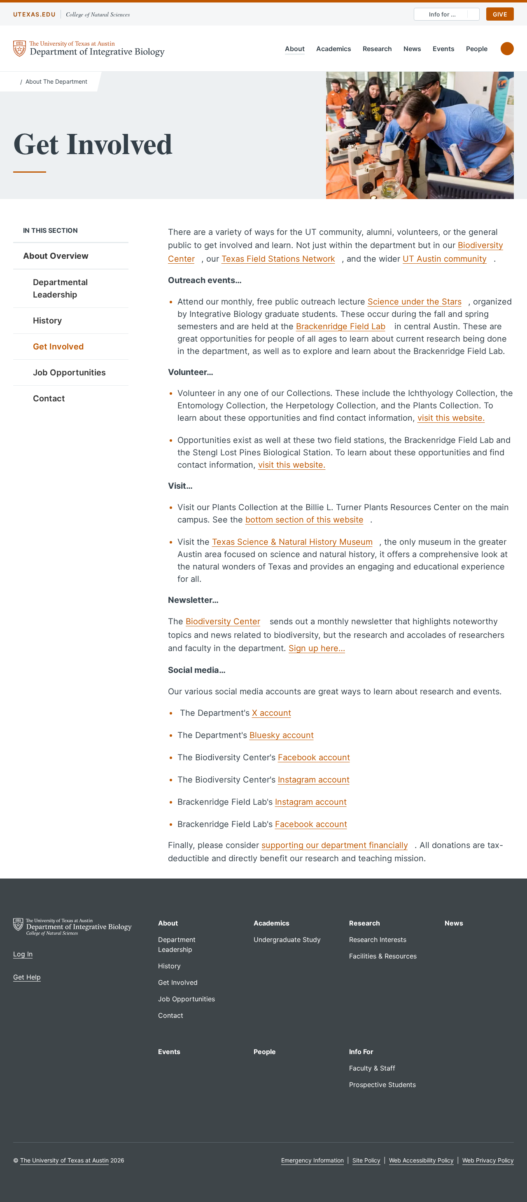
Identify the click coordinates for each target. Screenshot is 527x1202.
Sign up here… (317, 648)
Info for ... (442, 14)
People (476, 49)
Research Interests (377, 939)
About (295, 49)
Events (444, 49)
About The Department (56, 81)
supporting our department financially (334, 845)
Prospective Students (382, 1084)
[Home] (15, 80)
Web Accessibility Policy (421, 1160)
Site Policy (366, 1160)
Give (500, 14)
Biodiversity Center (223, 621)
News (412, 49)
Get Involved (58, 346)
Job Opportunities (69, 372)
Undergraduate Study (287, 939)
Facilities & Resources (383, 956)
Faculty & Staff (372, 1068)
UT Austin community (445, 259)
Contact (49, 398)
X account (271, 713)
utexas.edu (34, 14)
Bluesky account (282, 735)
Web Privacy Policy (488, 1160)
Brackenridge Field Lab (340, 326)
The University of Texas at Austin (64, 1160)
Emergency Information (312, 1160)
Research (377, 49)
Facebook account (314, 757)
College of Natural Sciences (98, 14)
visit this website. (451, 418)
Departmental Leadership (60, 288)
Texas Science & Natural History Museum (292, 542)
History (47, 321)
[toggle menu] (116, 320)
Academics (333, 49)
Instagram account (314, 780)
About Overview (56, 256)
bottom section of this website (304, 520)
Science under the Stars (415, 302)
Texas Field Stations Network (278, 259)
